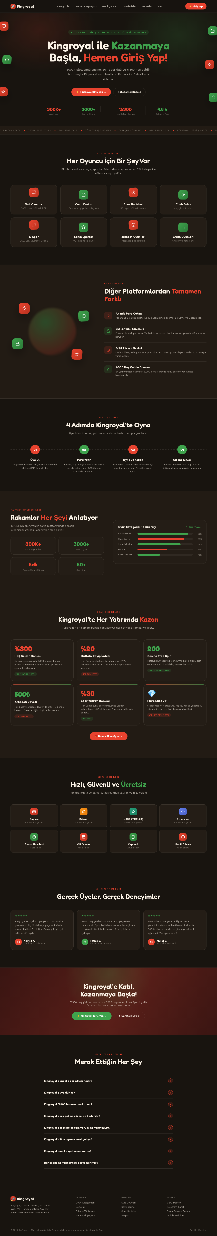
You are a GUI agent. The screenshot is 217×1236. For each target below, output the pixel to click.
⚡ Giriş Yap (196, 6)
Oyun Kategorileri (85, 1202)
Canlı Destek (174, 1202)
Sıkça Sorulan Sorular (179, 1211)
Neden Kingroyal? (86, 6)
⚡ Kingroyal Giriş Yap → (91, 92)
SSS (160, 6)
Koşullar (202, 1230)
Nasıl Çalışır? (110, 6)
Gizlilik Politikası (175, 1215)
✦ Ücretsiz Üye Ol (129, 1016)
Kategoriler (64, 6)
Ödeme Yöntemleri (86, 1211)
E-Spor (125, 1215)
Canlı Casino (128, 1207)
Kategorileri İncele (129, 92)
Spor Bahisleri (128, 1211)
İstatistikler (130, 6)
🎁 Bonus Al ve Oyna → (108, 736)
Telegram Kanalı (175, 1207)
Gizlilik (193, 1230)
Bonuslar (147, 6)
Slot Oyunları (128, 1202)
